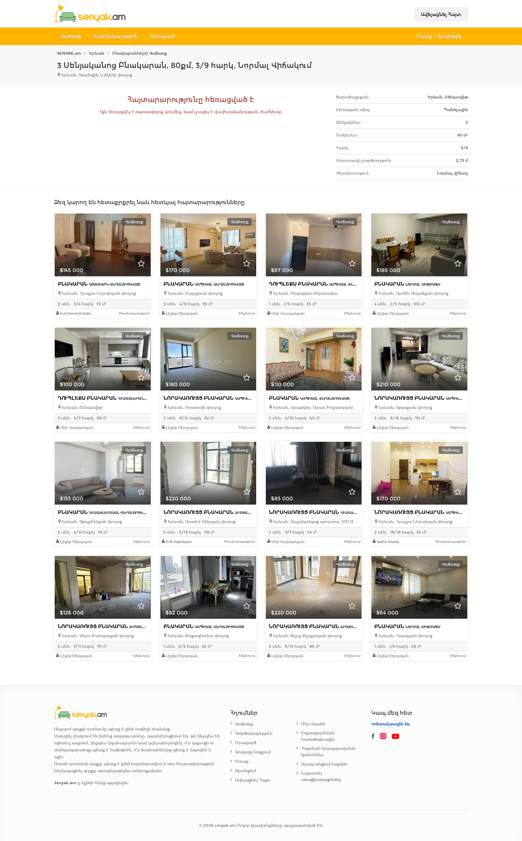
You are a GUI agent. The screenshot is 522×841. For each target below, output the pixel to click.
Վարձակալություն (115, 36)
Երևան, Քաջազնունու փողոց (197, 635)
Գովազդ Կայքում (253, 752)
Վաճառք (70, 36)
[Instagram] (384, 736)
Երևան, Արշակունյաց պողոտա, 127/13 (312, 521)
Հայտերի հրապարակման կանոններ (328, 751)
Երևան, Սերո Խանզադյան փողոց (97, 635)
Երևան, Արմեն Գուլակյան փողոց (412, 293)
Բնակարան (99, 284)
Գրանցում (245, 770)
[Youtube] (396, 736)
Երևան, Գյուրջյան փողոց (404, 407)
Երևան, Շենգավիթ (81, 407)
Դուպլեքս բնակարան (324, 284)
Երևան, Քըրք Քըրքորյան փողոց (307, 635)
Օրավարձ (162, 36)
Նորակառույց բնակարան (223, 398)
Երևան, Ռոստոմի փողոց (193, 407)
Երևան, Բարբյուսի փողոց (194, 293)
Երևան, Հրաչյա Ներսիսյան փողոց (98, 293)
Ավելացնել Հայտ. (441, 14)
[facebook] (373, 736)
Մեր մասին (313, 724)
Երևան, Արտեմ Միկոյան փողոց (200, 521)
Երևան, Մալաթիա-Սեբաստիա (304, 293)
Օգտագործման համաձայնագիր (318, 736)
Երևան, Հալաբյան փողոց (404, 635)
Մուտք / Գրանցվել (439, 36)
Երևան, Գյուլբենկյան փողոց (91, 521)
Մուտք (242, 761)
